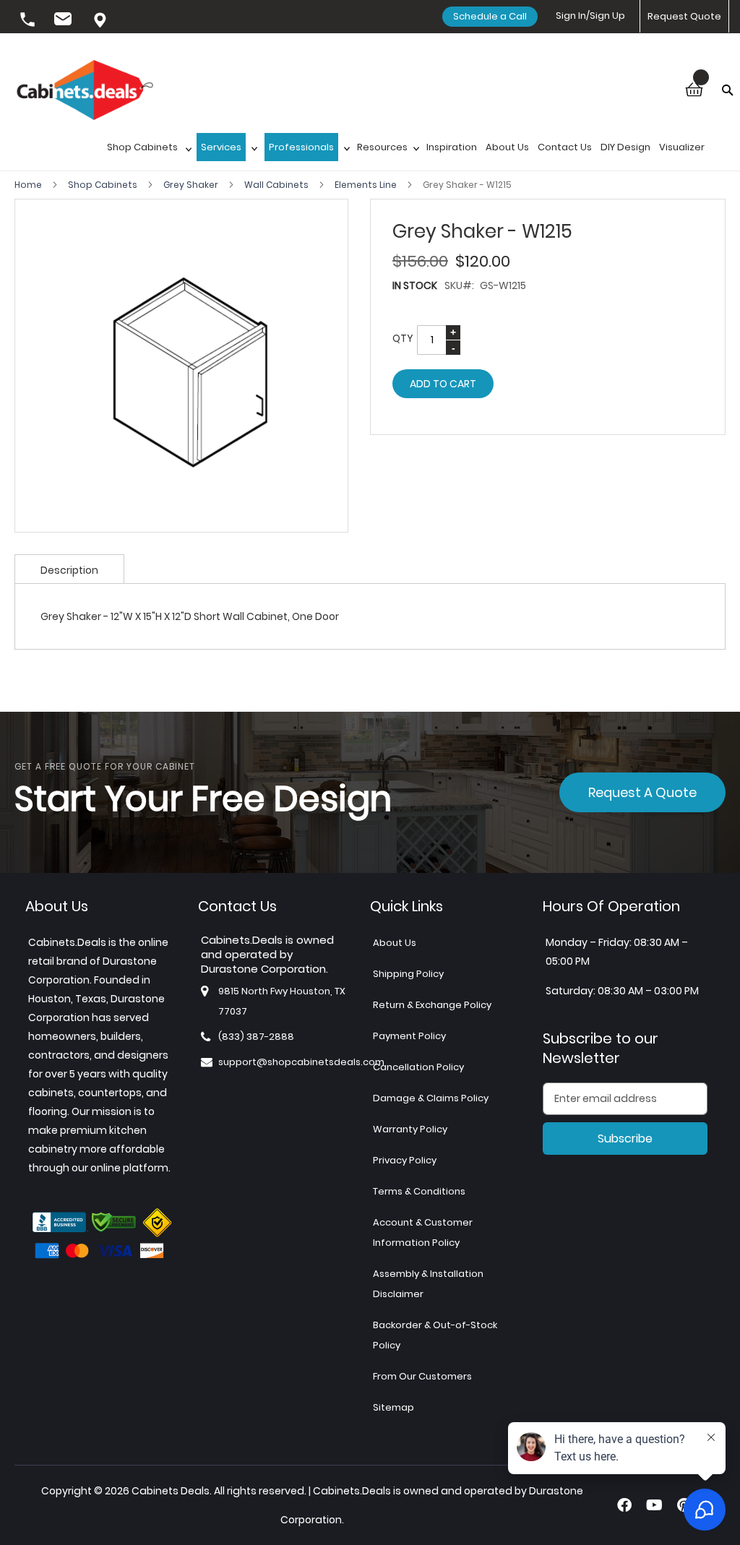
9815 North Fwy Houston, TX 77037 (101, 21)
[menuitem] (147, 151)
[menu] (412, 151)
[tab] (69, 568)
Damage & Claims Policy (431, 1098)
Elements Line (367, 184)
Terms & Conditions (419, 1191)
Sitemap (393, 1407)
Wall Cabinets (277, 184)
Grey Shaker (191, 184)
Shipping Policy (408, 974)
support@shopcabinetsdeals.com (301, 1062)
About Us (394, 943)
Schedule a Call (490, 16)
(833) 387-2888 (29, 21)
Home (29, 184)
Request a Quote (642, 792)
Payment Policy (409, 1036)
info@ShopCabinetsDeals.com (65, 21)
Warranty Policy (410, 1129)
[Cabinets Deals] (85, 91)
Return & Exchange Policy (432, 1005)
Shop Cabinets (103, 184)
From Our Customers (422, 1376)
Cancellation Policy (418, 1067)
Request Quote (684, 16)
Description (69, 570)
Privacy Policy (404, 1160)
